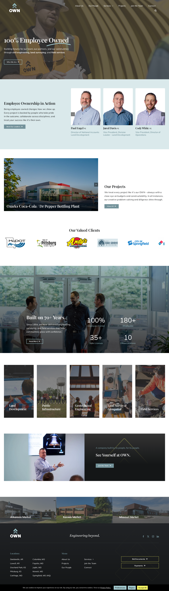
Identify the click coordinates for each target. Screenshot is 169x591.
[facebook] (143, 536)
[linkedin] (158, 536)
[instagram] (153, 536)
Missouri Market (129, 517)
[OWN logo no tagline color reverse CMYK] (14, 4)
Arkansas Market (20, 517)
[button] (157, 10)
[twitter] (148, 536)
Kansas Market (72, 517)
